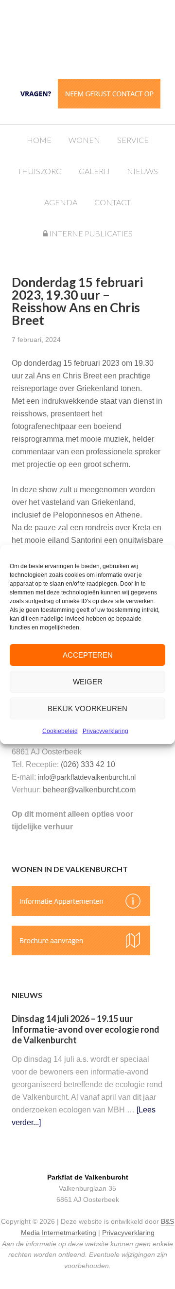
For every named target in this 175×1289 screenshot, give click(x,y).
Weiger (88, 682)
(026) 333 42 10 (88, 764)
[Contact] (87, 106)
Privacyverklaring (105, 731)
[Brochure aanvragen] (81, 953)
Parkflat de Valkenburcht (97, 40)
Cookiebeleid (60, 731)
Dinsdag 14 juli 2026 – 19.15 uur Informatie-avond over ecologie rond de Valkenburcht (85, 1029)
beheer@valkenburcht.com (89, 790)
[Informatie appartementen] (81, 913)
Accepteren (88, 655)
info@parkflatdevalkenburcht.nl (87, 777)
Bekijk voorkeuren (87, 708)
